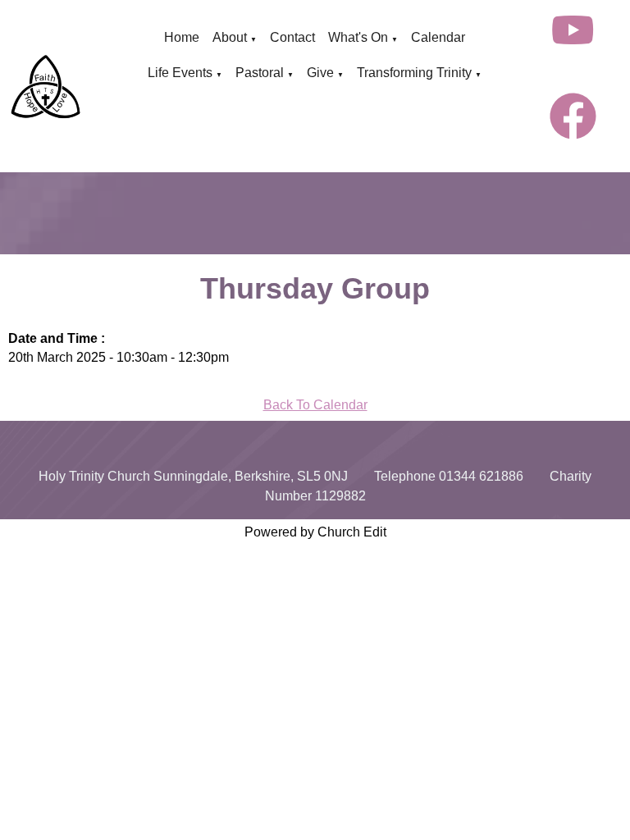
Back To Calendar (315, 405)
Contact (292, 37)
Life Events (180, 73)
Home (181, 37)
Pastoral (259, 73)
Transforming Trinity (414, 73)
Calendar (438, 37)
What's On (358, 37)
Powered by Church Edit (315, 532)
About (229, 37)
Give (320, 73)
